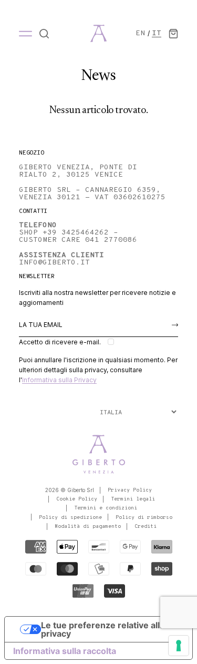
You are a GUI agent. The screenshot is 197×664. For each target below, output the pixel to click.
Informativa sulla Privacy (59, 380)
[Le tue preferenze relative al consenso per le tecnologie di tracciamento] (179, 646)
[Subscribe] (175, 325)
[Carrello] (173, 33)
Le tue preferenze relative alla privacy (102, 629)
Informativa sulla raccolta (64, 651)
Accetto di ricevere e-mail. (60, 342)
